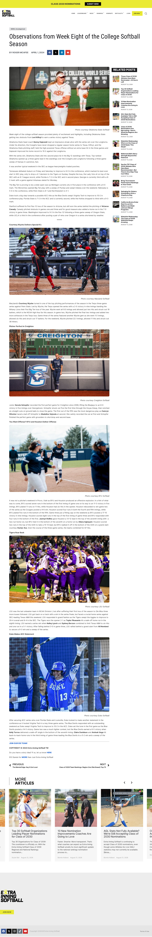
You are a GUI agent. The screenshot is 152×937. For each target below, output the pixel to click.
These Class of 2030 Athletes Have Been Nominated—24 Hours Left (129, 79)
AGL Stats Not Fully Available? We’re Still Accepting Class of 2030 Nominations (129, 117)
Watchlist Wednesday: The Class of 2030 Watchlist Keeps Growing (129, 219)
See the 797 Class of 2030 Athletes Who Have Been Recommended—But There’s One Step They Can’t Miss (129, 169)
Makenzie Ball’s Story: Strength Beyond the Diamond (129, 155)
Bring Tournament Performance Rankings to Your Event (129, 182)
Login (128, 13)
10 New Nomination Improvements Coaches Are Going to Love (129, 104)
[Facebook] (3, 931)
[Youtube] (25, 931)
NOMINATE (109, 13)
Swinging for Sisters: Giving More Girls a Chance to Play (129, 193)
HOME (73, 13)
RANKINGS (100, 13)
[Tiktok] (19, 931)
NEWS (91, 13)
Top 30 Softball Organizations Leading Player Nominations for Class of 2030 (129, 91)
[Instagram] (14, 931)
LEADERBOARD (81, 13)
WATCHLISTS (119, 13)
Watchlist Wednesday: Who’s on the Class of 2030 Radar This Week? (129, 144)
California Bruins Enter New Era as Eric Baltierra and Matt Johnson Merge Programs (129, 205)
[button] (49, 52)
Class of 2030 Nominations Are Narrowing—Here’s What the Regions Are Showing (129, 130)
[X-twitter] (9, 931)
